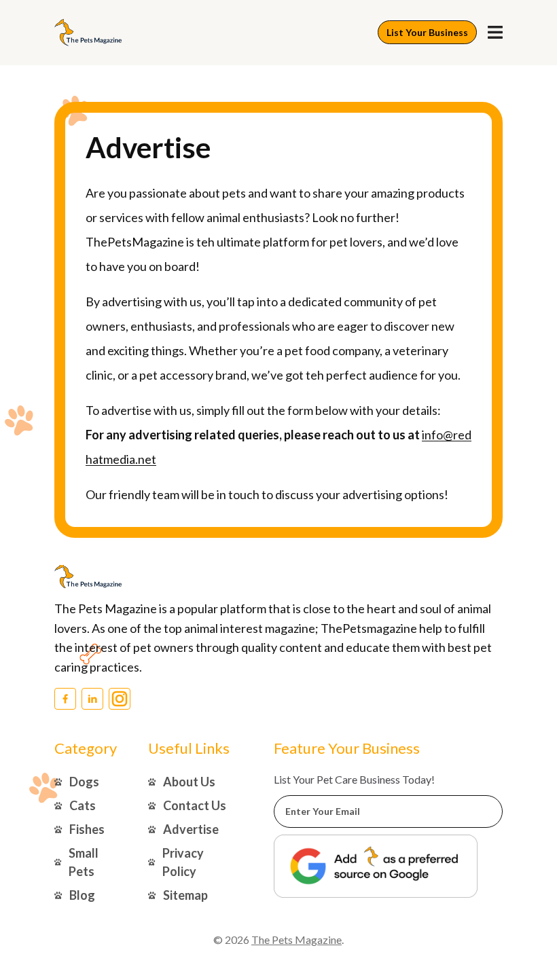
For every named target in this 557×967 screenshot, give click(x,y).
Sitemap (185, 895)
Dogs (84, 781)
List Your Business (427, 32)
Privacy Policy (183, 862)
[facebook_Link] (65, 699)
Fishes (87, 829)
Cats (82, 805)
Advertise (191, 829)
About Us (189, 781)
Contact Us (194, 805)
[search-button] (495, 32)
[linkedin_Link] (92, 699)
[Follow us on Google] (376, 866)
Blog (82, 895)
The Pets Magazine (296, 939)
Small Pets (83, 862)
